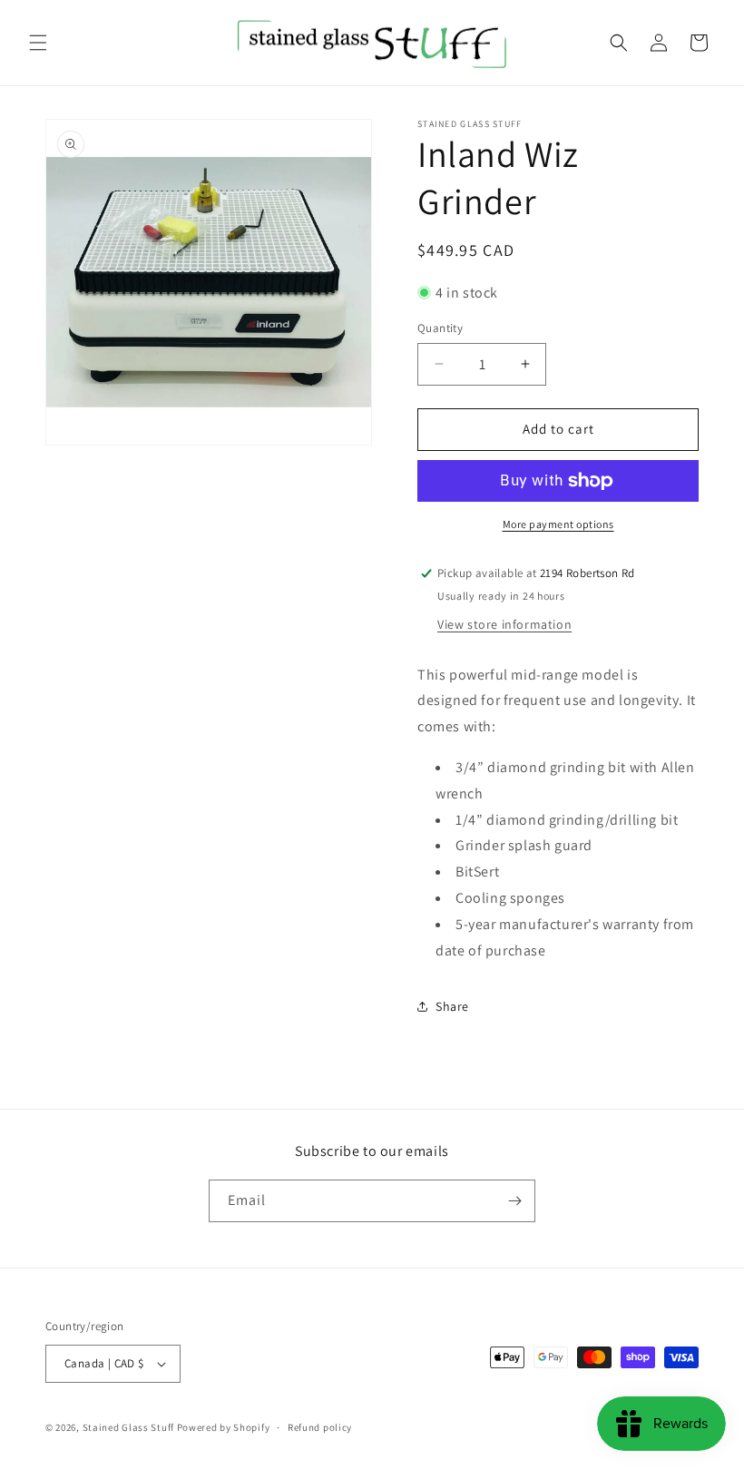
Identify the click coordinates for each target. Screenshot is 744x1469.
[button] (38, 43)
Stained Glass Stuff (128, 1427)
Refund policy (320, 1427)
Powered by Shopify (223, 1427)
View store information (504, 624)
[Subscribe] (514, 1201)
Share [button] (452, 1006)
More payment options (558, 524)
